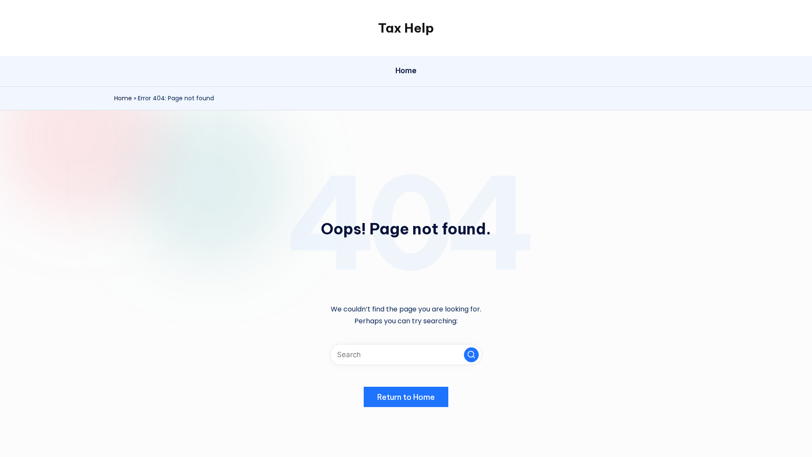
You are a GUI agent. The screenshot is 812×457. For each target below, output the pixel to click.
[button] (471, 354)
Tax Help (406, 28)
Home (123, 98)
